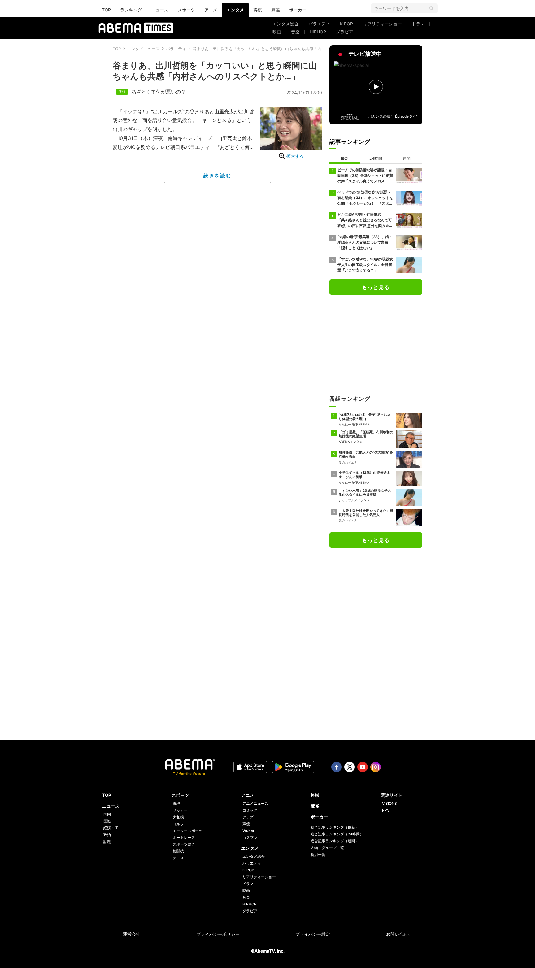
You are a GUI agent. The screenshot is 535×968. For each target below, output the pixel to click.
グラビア (344, 31)
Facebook (336, 767)
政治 (107, 834)
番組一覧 (318, 854)
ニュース (159, 9)
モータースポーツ (187, 830)
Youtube (362, 767)
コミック (249, 810)
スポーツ (186, 9)
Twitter (349, 767)
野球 (176, 803)
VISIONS (389, 803)
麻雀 (275, 9)
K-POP (346, 23)
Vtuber (248, 830)
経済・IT (110, 828)
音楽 (295, 31)
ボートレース (184, 837)
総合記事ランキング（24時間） (337, 834)
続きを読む (217, 175)
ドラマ (418, 23)
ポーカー (298, 9)
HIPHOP (318, 31)
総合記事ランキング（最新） (335, 827)
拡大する (295, 156)
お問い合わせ (399, 934)
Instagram (375, 767)
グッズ (248, 817)
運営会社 (131, 934)
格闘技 (178, 851)
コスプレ (249, 837)
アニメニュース (255, 803)
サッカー (180, 810)
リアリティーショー (382, 23)
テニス (178, 858)
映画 (276, 31)
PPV (385, 810)
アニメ (210, 9)
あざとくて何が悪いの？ (158, 91)
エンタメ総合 (285, 23)
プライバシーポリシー (218, 934)
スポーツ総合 (184, 844)
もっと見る (376, 287)
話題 (107, 841)
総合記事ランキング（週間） (335, 841)
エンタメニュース (143, 48)
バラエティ (319, 23)
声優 (246, 824)
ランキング (131, 9)
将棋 (257, 9)
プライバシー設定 (312, 934)
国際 (107, 821)
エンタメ (235, 9)
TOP (106, 9)
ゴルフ (178, 824)
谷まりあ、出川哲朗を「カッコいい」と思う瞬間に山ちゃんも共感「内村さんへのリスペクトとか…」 (285, 48)
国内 (107, 814)
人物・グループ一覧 (327, 847)
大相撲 (178, 817)
